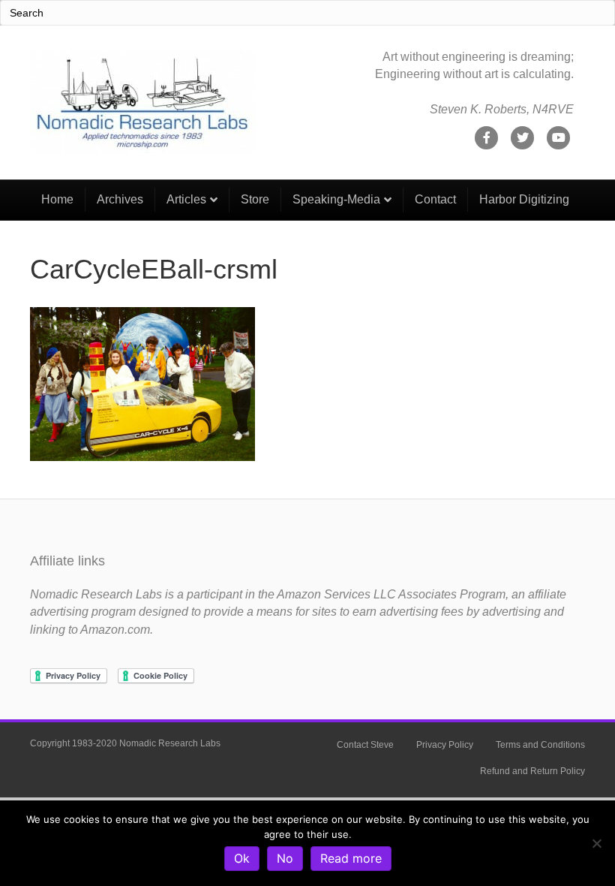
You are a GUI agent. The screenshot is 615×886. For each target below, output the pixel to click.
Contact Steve (365, 745)
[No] (596, 843)
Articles (186, 199)
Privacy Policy (444, 745)
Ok (242, 858)
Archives (120, 199)
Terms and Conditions (540, 745)
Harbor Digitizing (524, 199)
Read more (351, 858)
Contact (435, 199)
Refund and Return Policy (532, 771)
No (285, 858)
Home (57, 199)
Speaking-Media (336, 199)
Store (255, 199)
